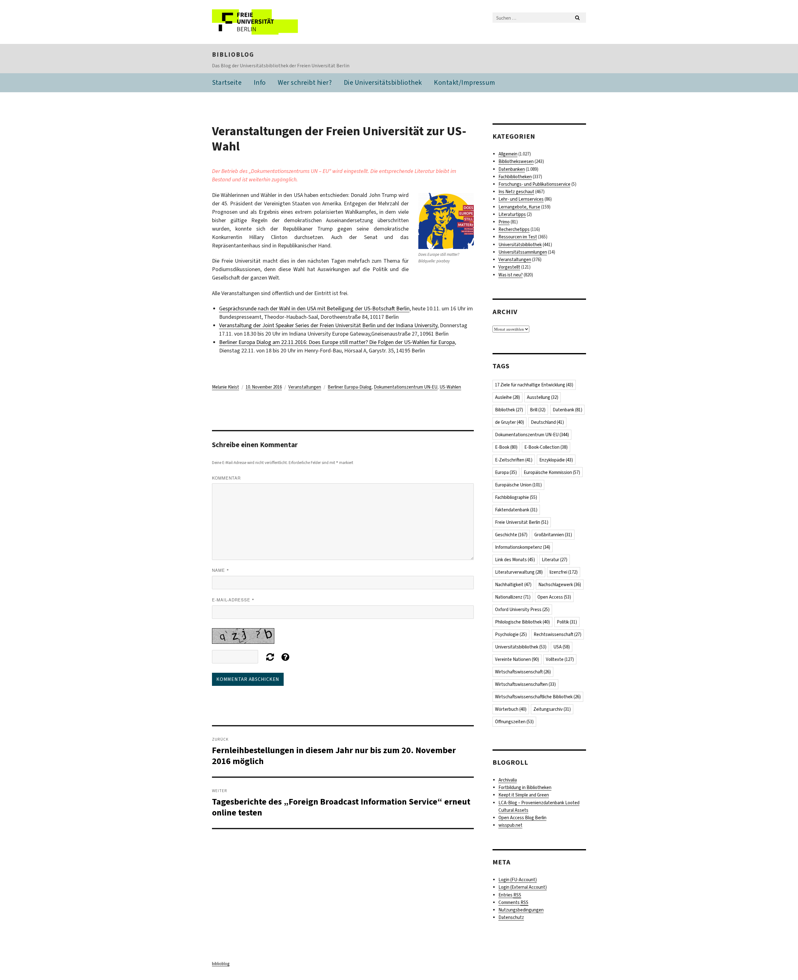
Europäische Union (518, 485)
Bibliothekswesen (516, 161)
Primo (504, 222)
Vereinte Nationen (517, 659)
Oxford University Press (522, 609)
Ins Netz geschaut (516, 192)
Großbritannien (553, 535)
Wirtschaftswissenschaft (523, 672)
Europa (506, 472)
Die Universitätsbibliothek (383, 82)
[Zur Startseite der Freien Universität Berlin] (264, 22)
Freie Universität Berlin (521, 522)
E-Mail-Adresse (233, 600)
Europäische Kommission (552, 472)
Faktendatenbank (516, 510)
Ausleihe (507, 397)
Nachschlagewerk (559, 584)
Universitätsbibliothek (520, 244)
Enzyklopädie (556, 460)
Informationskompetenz (522, 547)
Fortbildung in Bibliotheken (524, 787)
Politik (567, 622)
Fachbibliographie (516, 497)
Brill (538, 410)
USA (561, 647)
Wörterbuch (510, 709)
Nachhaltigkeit (513, 584)
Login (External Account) (522, 887)
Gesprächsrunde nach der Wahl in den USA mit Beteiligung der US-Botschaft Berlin (314, 308)
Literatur (554, 560)
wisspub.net (510, 825)
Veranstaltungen (304, 387)
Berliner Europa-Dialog (350, 387)
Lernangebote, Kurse (519, 207)
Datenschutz (511, 917)
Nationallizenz (513, 597)
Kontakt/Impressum (464, 82)
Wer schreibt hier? (305, 82)
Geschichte (511, 535)
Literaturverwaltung (519, 572)
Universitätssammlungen (522, 252)
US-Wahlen (450, 387)
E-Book (506, 447)
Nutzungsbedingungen (521, 910)
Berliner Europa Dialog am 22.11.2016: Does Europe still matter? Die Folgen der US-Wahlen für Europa (337, 342)
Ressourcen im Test (517, 237)
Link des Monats (515, 560)
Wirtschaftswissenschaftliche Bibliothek (538, 697)
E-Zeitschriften (513, 460)
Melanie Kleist (225, 387)
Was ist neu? (510, 275)
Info (260, 82)
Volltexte (560, 659)
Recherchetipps (514, 229)
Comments (513, 902)
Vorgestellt (509, 267)
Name (220, 570)
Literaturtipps (512, 214)
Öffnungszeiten (514, 722)
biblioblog (233, 54)
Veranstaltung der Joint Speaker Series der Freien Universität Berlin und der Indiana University (328, 325)
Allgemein (507, 154)
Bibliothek (509, 410)
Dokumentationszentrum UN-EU (405, 387)
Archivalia (507, 780)
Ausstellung (542, 397)
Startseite (227, 82)
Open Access (554, 597)
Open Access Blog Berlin (522, 818)
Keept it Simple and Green (523, 795)
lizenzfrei (564, 572)
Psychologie (511, 634)
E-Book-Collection (546, 447)
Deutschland (547, 422)
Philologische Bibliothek (522, 622)
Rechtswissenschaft (557, 634)
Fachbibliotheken (515, 177)
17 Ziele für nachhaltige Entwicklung (534, 385)
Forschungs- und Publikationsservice (534, 184)
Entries (509, 895)
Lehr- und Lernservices (521, 199)
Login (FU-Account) (517, 880)
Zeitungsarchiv (552, 709)
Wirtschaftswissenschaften (525, 684)
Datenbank (567, 410)
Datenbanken (511, 169)
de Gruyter (509, 422)
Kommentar (226, 478)
